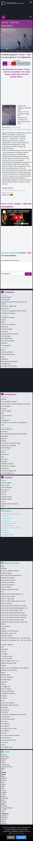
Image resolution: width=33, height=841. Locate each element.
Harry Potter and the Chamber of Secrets (13, 606)
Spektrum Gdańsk (6, 499)
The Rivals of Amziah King (9, 366)
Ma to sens (4, 459)
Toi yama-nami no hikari (8, 740)
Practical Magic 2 (6, 448)
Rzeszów (3, 802)
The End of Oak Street (8, 354)
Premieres (9, 292)
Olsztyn (3, 790)
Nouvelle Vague (6, 336)
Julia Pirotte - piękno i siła (8, 306)
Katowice (4, 780)
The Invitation (5, 724)
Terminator (4, 712)
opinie (2, 52)
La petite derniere (6, 415)
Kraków (3, 784)
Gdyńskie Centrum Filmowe (9, 504)
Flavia (2, 350)
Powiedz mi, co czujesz (8, 466)
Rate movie (10, 192)
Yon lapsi (4, 408)
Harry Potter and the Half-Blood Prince (13, 613)
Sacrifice (3, 320)
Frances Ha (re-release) (8, 324)
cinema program (10, 50)
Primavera (4, 343)
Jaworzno (4, 778)
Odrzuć (11, 837)
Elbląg (3, 768)
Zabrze (3, 822)
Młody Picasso (5, 675)
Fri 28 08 (5, 63)
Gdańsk (3, 772)
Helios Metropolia (6, 487)
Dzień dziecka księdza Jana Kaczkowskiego (14, 434)
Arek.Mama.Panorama (7, 317)
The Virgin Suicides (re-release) (10, 735)
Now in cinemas (11, 563)
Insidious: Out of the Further (9, 334)
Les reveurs (4, 331)
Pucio (2, 700)
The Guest (4, 721)
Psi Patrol (5, 516)
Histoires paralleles (7, 352)
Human (3, 628)
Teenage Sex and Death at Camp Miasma (14, 422)
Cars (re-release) (6, 406)
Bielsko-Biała (5, 757)
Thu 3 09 (28, 63)
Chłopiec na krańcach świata (9, 589)
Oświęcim (4, 792)
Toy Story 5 (4, 742)
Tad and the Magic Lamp (8, 471)
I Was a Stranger (6, 411)
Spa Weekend (5, 420)
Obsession (4, 682)
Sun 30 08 (13, 63)
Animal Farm (5, 454)
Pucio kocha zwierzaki (7, 341)
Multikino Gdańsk (6, 497)
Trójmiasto (5, 814)
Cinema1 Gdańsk (6, 483)
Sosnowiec (4, 806)
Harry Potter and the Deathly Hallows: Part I (14, 608)
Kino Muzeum (5, 490)
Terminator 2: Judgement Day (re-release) (13, 311)
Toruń (3, 812)
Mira (2, 413)
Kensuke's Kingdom (7, 644)
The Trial (4, 733)
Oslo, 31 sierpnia (6, 689)
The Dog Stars (5, 299)
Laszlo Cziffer (17, 129)
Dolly (2, 357)
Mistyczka (4, 438)
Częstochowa (5, 765)
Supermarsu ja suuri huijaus (9, 361)
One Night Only (5, 364)
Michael (3, 665)
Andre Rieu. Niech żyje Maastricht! (11, 575)
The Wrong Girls (6, 345)
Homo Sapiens (5, 626)
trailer (29, 50)
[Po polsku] (31, 2)
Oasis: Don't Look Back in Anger (10, 443)
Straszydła (5, 532)
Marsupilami (4, 436)
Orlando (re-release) (7, 464)
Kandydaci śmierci (6, 635)
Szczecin (3, 810)
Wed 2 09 (25, 63)
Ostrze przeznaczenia (7, 691)
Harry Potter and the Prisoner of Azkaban (13, 617)
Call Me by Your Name (7, 582)
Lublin (3, 786)
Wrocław (3, 820)
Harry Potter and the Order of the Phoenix (14, 615)
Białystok (4, 755)
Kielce (3, 782)
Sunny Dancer (5, 308)
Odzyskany (4, 359)
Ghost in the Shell (6, 603)
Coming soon (10, 394)
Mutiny (3, 322)
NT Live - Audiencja (7, 677)
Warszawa (4, 816)
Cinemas (8, 477)
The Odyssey (6, 521)
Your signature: (6, 273)
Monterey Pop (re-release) (9, 670)
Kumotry (3, 651)
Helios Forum (5, 485)
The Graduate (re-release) (9, 401)
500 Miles (4, 399)
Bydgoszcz (4, 759)
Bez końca (4, 431)
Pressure (3, 441)
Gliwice (3, 776)
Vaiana (3, 745)
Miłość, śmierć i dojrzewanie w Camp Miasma (15, 668)
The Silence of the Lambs (8, 728)
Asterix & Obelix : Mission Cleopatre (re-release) (15, 404)
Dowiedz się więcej (18, 833)
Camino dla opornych (7, 585)
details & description (21, 50)
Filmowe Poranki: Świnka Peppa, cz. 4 (12, 594)
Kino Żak (3, 492)
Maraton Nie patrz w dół (8, 663)
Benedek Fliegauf (12, 29)
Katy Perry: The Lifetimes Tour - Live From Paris (15, 638)
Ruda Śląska (4, 798)
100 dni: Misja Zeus (7, 429)
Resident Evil (5, 468)
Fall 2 (2, 418)
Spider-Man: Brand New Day (11, 514)
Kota (2, 457)
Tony (2, 425)
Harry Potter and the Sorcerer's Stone (12, 620)
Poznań (3, 794)
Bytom (3, 761)
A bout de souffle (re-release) (10, 571)
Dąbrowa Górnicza (6, 767)
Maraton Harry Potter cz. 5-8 (10, 661)
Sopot (3, 804)
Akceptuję (21, 837)
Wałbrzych (4, 818)
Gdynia (3, 774)
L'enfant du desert (6, 329)
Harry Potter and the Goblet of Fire (11, 610)
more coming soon (8, 473)
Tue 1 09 (21, 63)
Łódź (2, 788)
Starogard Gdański (6, 808)
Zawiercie (4, 823)
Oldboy (3, 684)
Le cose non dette (6, 658)
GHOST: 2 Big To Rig (7, 599)
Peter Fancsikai (26, 129)
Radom (3, 796)
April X (3, 452)
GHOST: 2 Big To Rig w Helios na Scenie (13, 601)
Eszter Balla (8, 129)
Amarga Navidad (6, 297)
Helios (3, 506)
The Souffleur (5, 731)
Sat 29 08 (9, 63)
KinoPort (3, 494)
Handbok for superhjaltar (8, 445)
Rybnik (3, 800)
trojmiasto (15, 3)
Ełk (2, 770)
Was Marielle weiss (6, 338)
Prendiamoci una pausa (8, 313)
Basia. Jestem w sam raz (8, 580)
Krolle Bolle (4, 327)
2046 (2, 566)
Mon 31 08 (17, 63)
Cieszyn (3, 763)
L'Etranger (4, 461)
